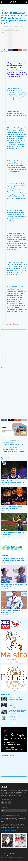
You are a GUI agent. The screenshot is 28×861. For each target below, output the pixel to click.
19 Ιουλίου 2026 (5, 614)
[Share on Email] (20, 50)
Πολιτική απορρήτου (5, 855)
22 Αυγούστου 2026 (5, 484)
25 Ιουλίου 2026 (5, 588)
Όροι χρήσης (12, 853)
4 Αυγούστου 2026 (5, 562)
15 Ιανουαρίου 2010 (5, 26)
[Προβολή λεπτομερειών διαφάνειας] (14, 429)
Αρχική (2, 10)
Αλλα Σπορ (4, 477)
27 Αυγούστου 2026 (12, 701)
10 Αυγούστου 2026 (5, 536)
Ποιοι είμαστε (4, 853)
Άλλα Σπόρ (7, 10)
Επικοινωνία (14, 855)
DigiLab (21, 857)
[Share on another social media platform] (25, 50)
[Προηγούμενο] (13, 723)
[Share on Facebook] (10, 50)
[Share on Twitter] (15, 50)
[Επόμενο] (15, 723)
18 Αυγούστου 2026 (5, 510)
